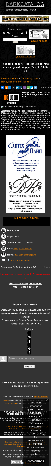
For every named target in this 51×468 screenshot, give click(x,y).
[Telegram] (35, 87)
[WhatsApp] (28, 87)
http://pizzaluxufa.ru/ (22, 249)
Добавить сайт (39, 41)
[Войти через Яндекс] (17, 33)
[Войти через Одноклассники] (26, 33)
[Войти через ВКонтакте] (8, 33)
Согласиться (35, 461)
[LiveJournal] (20, 87)
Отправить (29, 366)
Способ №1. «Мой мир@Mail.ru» (16, 426)
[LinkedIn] (17, 87)
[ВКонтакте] (2, 87)
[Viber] (24, 87)
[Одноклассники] (6, 87)
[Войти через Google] (22, 33)
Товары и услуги (11, 403)
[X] (13, 87)
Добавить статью (25, 57)
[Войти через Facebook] (13, 33)
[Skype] (31, 87)
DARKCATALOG (25, 4)
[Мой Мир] (9, 87)
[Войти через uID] (4, 33)
